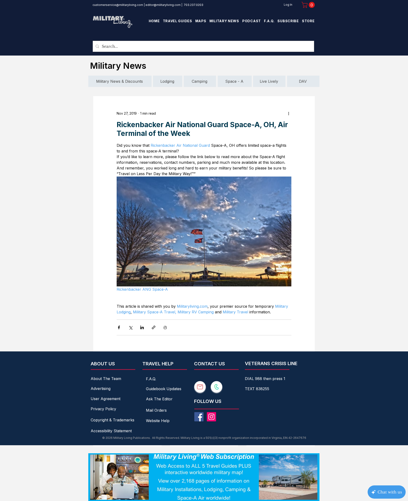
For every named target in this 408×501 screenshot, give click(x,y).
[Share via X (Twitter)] (130, 327)
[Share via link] (153, 327)
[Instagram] (211, 416)
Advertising (100, 388)
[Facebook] (199, 416)
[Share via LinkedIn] (142, 327)
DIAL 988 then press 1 (265, 378)
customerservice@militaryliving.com (118, 5)
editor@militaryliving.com (163, 5)
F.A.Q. (151, 378)
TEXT (250, 388)
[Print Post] (165, 327)
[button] (309, 5)
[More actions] (288, 113)
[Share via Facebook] (119, 327)
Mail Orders (156, 410)
